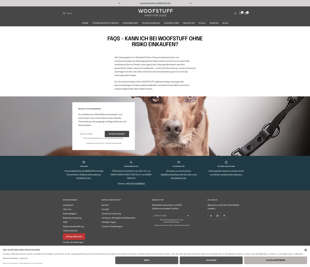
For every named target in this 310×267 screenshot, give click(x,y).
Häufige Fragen (109, 222)
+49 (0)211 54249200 (135, 183)
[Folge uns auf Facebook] (211, 216)
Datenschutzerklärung (73, 226)
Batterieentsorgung (72, 218)
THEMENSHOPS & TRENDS (105, 23)
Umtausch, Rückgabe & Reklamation (119, 218)
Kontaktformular (178, 178)
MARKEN (214, 23)
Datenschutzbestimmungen (115, 138)
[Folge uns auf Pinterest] (224, 216)
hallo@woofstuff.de (170, 174)
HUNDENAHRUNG (151, 23)
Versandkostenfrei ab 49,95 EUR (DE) (155, 3)
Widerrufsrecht (70, 230)
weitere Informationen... (232, 174)
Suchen (105, 205)
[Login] (235, 13)
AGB (65, 222)
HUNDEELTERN (171, 23)
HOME (85, 23)
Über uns (67, 209)
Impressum (68, 205)
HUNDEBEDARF (130, 23)
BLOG (225, 23)
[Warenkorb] (246, 13)
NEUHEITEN (189, 23)
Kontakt (105, 209)
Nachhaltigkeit (70, 213)
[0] (240, 13)
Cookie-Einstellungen (73, 242)
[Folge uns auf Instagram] (217, 216)
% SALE (202, 23)
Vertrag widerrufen (74, 236)
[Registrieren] (188, 215)
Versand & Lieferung (111, 213)
